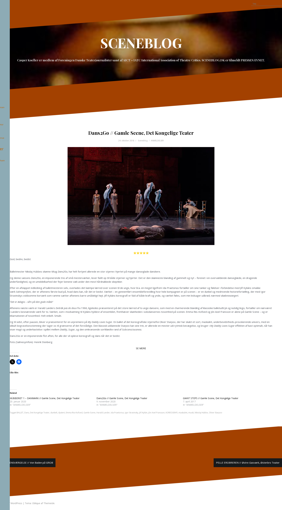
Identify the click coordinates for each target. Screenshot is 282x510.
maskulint (183, 412)
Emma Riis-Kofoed (74, 412)
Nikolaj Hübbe (201, 412)
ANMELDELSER (157, 140)
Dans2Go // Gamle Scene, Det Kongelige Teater (121, 398)
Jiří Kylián (143, 412)
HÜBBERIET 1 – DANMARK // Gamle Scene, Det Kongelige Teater (44, 398)
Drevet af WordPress (11, 503)
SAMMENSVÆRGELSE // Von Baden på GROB (27, 462)
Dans (26, 412)
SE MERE (141, 348)
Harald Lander (103, 412)
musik (191, 412)
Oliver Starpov (215, 412)
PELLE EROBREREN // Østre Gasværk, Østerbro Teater (248, 462)
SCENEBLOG (141, 43)
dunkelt (53, 412)
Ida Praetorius (117, 412)
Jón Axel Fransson (156, 412)
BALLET (20, 412)
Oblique (36, 503)
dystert (61, 412)
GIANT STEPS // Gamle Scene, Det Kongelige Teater (210, 398)
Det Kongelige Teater (39, 412)
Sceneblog (143, 140)
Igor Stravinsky (131, 412)
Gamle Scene (89, 412)
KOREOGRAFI (172, 412)
